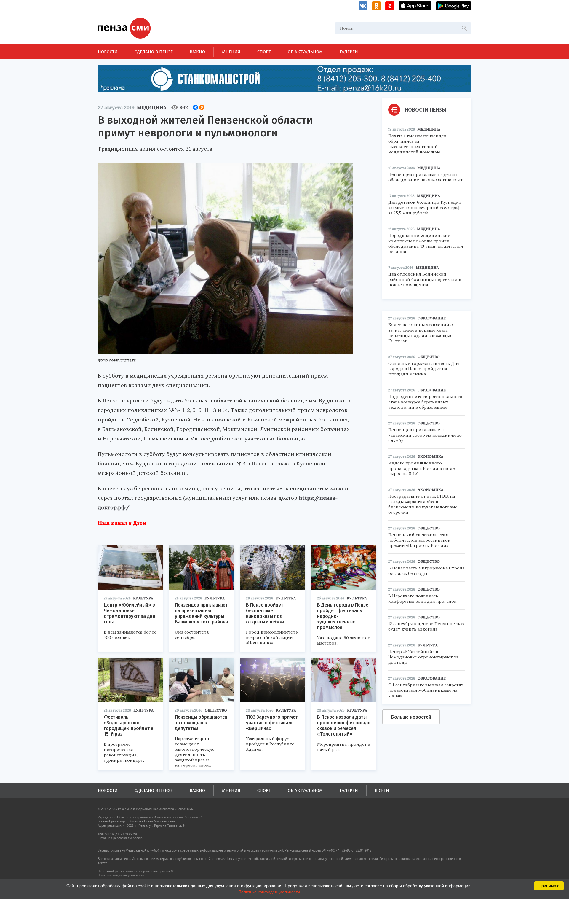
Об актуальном (305, 52)
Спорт (264, 52)
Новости (108, 52)
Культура (143, 598)
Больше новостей (411, 717)
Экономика (430, 456)
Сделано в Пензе (154, 52)
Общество (216, 710)
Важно (197, 52)
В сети (382, 790)
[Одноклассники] (201, 107)
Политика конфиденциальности (121, 875)
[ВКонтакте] (195, 107)
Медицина (151, 107)
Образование (432, 318)
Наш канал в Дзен (122, 522)
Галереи (349, 52)
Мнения (231, 52)
